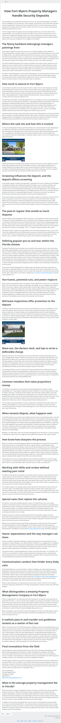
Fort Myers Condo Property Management (45, 576)
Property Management (34, 528)
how (25, 721)
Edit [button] (2, 714)
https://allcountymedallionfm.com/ (12, 678)
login (39, 721)
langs (29, 721)
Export (8, 714)
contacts (34, 721)
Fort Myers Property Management (44, 273)
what (21, 721)
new (18, 721)
